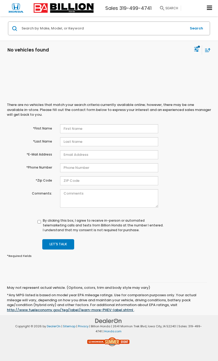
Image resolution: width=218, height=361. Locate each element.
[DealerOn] (108, 320)
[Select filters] (196, 50)
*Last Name (42, 141)
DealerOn (54, 326)
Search (196, 28)
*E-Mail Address (39, 154)
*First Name (42, 128)
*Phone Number (39, 167)
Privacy (83, 326)
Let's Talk (58, 244)
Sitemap (69, 326)
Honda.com (112, 331)
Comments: (42, 193)
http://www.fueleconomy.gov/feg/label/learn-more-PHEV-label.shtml (70, 309)
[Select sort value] (206, 50)
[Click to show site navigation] (209, 8)
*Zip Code (44, 180)
